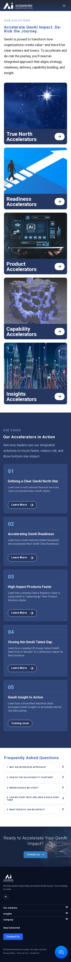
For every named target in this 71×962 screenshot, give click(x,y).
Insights (7, 913)
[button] (20, 723)
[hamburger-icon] (64, 6)
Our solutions (10, 907)
